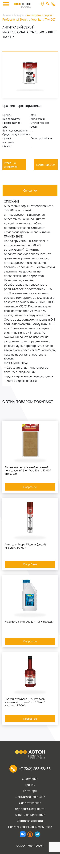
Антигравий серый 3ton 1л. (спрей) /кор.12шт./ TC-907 (26, 546)
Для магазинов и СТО (30, 797)
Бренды (30, 785)
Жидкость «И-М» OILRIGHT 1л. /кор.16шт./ (29, 621)
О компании (30, 779)
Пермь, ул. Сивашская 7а (43, 4)
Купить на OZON (46, 165)
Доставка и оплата (30, 821)
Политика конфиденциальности (30, 827)
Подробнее (30, 487)
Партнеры (30, 791)
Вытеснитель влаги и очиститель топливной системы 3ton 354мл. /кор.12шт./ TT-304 (25, 702)
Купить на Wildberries (10, 165)
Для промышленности (30, 809)
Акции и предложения (30, 815)
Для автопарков (30, 803)
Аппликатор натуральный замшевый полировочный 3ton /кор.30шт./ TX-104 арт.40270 (28, 470)
